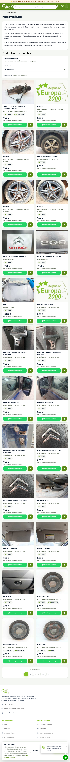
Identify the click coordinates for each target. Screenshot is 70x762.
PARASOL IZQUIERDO (10, 548)
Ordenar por (7, 65)
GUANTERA (7, 596)
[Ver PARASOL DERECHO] (64, 565)
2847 (43, 674)
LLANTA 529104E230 (44, 596)
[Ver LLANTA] (64, 125)
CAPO (5, 304)
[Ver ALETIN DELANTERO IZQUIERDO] (64, 174)
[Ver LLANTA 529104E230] (64, 613)
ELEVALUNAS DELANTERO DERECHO (15, 500)
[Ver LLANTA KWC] (64, 661)
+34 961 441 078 (8, 704)
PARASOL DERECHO (43, 548)
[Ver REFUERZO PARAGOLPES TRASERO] (30, 273)
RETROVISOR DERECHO (11, 402)
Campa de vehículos (9, 733)
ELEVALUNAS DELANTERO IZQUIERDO (49, 450)
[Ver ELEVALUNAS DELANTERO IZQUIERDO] (64, 468)
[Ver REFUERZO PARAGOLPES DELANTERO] (64, 273)
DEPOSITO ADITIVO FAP (45, 304)
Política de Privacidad (46, 724)
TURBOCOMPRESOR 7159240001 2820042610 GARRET (14, 107)
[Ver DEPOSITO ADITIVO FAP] (64, 321)
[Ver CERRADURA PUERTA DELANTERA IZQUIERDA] (30, 468)
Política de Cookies (45, 737)
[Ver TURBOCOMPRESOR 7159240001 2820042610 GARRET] (30, 125)
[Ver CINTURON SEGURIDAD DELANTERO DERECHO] (64, 370)
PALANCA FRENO (42, 500)
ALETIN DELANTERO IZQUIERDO (47, 156)
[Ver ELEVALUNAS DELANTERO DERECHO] (30, 516)
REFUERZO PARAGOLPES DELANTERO (49, 256)
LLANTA (40, 106)
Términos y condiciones (46, 733)
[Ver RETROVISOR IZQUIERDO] (64, 419)
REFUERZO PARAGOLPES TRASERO (14, 256)
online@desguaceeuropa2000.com (14, 708)
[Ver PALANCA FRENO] (64, 516)
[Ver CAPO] (30, 321)
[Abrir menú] (66, 6)
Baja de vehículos (9, 737)
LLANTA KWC (41, 645)
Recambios (7, 728)
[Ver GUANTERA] (30, 613)
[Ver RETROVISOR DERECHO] (30, 419)
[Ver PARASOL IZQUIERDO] (30, 565)
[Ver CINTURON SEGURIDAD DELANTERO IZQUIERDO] (30, 370)
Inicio (5, 724)
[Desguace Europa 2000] (5, 691)
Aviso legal (43, 728)
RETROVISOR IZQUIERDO (45, 402)
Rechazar (35, 751)
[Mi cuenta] (57, 6)
